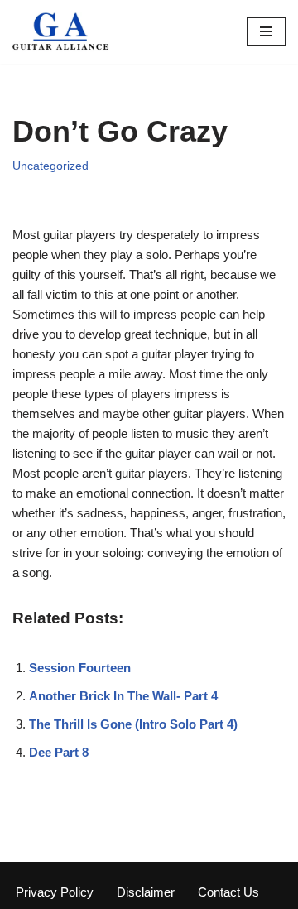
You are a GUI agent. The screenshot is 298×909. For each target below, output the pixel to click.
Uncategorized (50, 166)
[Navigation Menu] (266, 31)
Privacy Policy (55, 892)
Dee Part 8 (59, 752)
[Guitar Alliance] (62, 32)
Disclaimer (146, 892)
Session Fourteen (80, 668)
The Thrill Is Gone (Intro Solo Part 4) (133, 724)
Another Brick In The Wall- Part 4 (123, 696)
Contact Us (228, 892)
